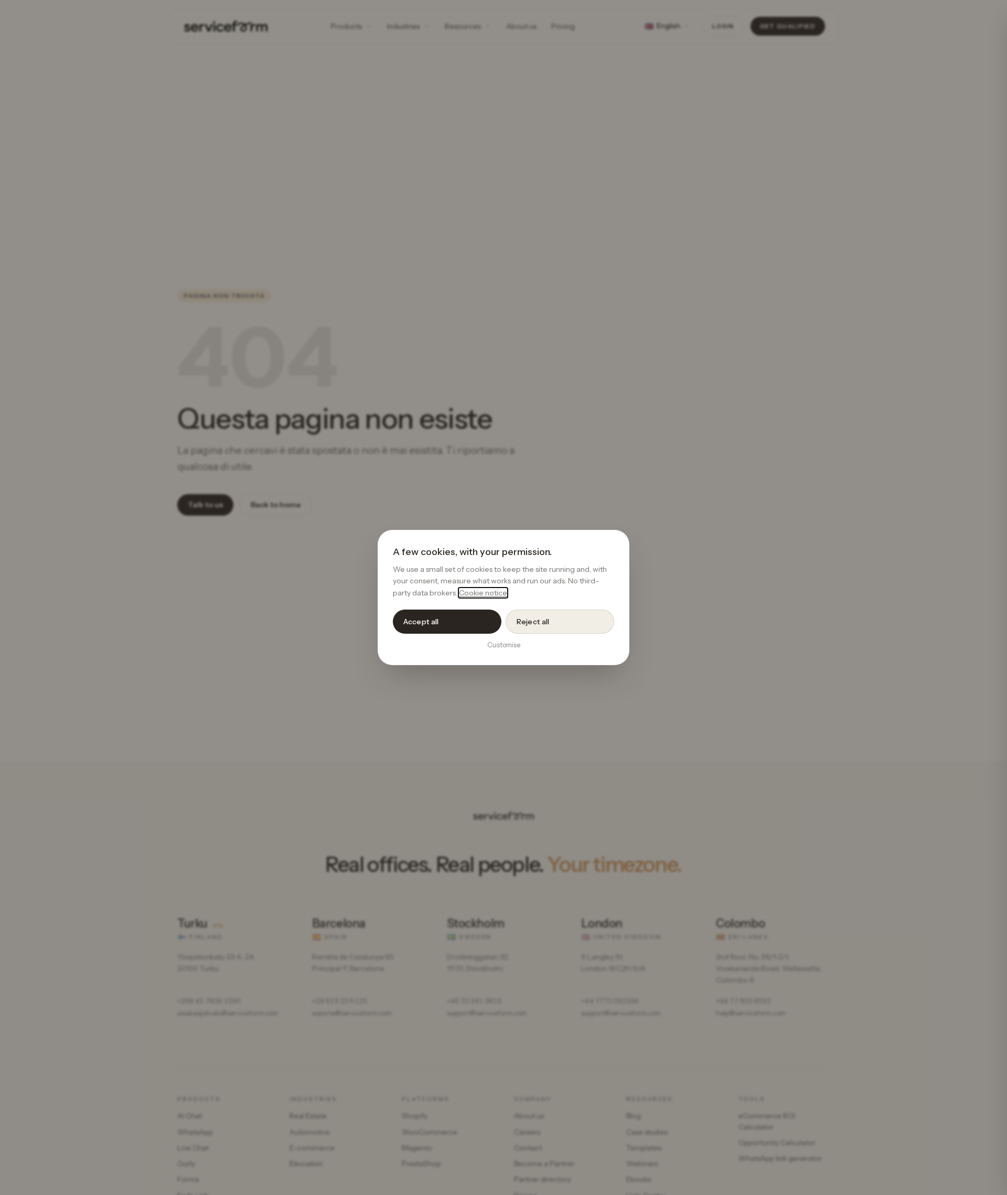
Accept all (420, 621)
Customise (503, 645)
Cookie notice (483, 593)
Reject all (533, 621)
